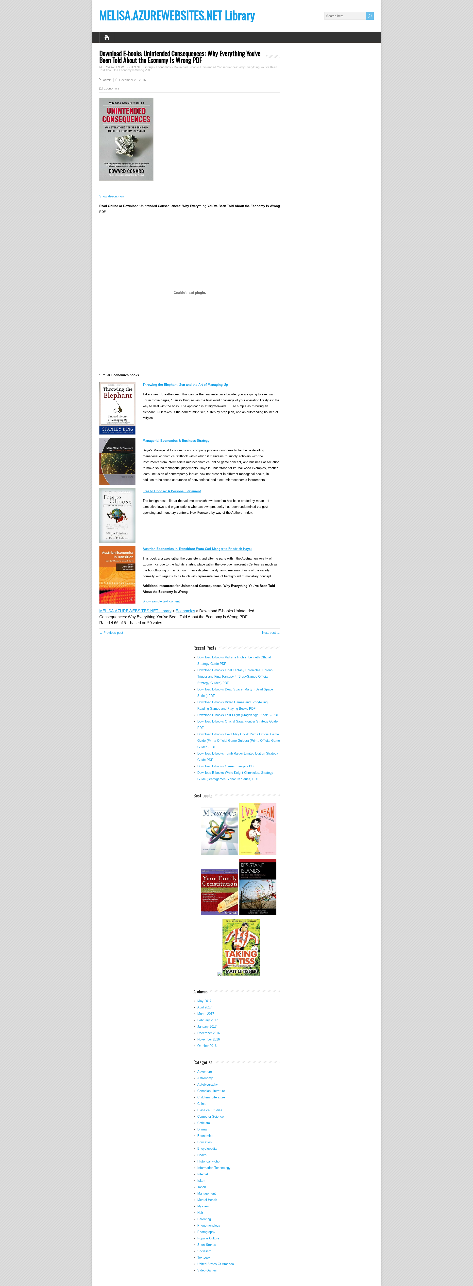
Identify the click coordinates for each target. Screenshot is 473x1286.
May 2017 (204, 1001)
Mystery (203, 1206)
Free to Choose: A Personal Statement (172, 491)
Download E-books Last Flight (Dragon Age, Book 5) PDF (238, 715)
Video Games (207, 1270)
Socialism (204, 1251)
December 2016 (208, 1033)
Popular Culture (208, 1238)
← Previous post (111, 632)
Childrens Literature (211, 1097)
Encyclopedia (207, 1148)
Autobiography (207, 1084)
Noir (200, 1213)
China (201, 1104)
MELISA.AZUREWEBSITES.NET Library (177, 15)
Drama (202, 1129)
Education (204, 1142)
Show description (111, 196)
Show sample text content (161, 601)
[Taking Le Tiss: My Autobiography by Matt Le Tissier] (241, 975)
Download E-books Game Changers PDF (226, 766)
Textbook (203, 1257)
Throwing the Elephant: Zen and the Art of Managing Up (185, 385)
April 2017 (204, 1007)
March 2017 (205, 1014)
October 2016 (207, 1046)
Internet (202, 1174)
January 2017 (207, 1026)
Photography (206, 1232)
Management (206, 1193)
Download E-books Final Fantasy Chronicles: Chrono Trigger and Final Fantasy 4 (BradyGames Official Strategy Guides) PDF (234, 676)
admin (107, 80)
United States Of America (215, 1264)
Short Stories (206, 1245)
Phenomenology (208, 1225)
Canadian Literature (211, 1091)
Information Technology (214, 1168)
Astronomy (205, 1078)
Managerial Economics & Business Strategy (176, 440)
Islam (201, 1180)
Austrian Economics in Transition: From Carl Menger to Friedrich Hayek (197, 549)
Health (201, 1155)
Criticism (203, 1123)
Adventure (204, 1072)
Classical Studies (209, 1110)
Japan (201, 1187)
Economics (111, 88)
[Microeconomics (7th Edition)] (220, 854)
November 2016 (208, 1039)
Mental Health (207, 1200)
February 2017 (207, 1020)
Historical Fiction (209, 1161)
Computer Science (210, 1116)
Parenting (204, 1219)
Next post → (271, 632)
